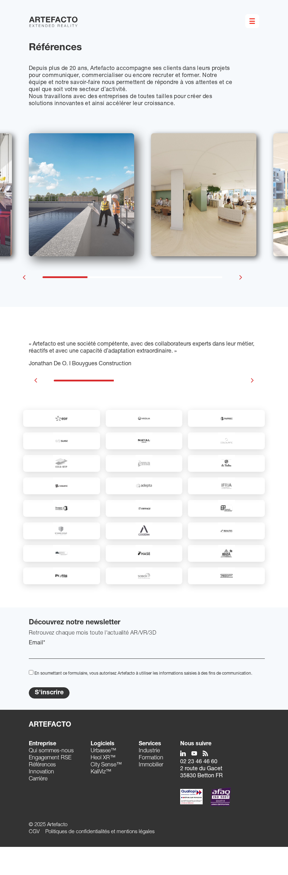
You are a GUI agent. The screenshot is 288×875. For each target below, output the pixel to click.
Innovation (41, 772)
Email (37, 643)
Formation (151, 758)
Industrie (149, 751)
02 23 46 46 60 (198, 762)
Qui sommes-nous (51, 751)
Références (42, 765)
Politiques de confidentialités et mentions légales (100, 832)
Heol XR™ (103, 758)
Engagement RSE (50, 758)
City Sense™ (106, 765)
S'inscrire (49, 693)
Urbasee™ (103, 751)
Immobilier (151, 765)
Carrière (38, 779)
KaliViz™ (101, 772)
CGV (34, 832)
